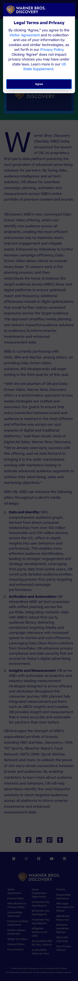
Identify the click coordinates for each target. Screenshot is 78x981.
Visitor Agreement (24, 35)
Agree (39, 84)
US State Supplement (44, 67)
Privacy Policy (51, 49)
